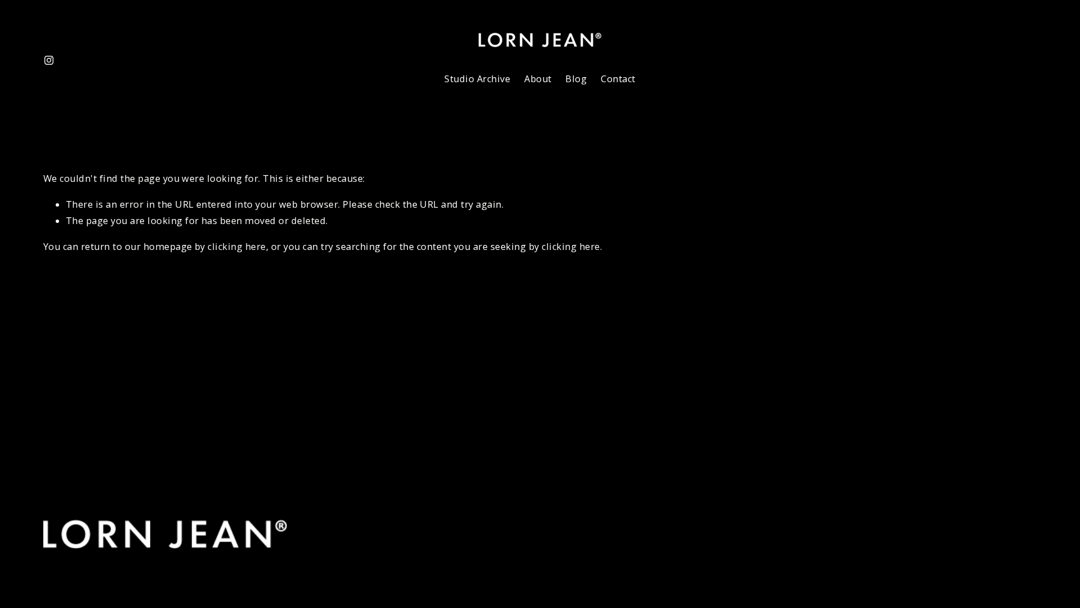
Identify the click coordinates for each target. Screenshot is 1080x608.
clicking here (237, 246)
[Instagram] (49, 60)
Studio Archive (477, 79)
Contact (618, 79)
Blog (576, 79)
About (537, 79)
